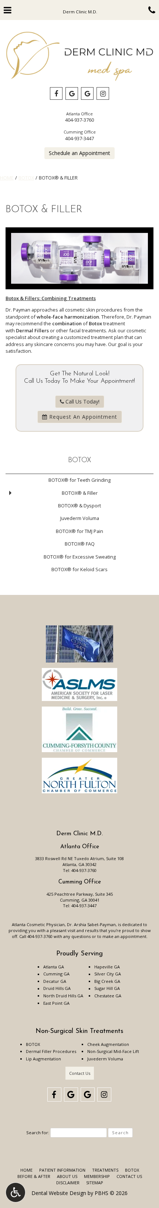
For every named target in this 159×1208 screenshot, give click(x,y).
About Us (67, 1176)
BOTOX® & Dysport (79, 505)
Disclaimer (68, 1182)
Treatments (105, 1170)
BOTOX (26, 177)
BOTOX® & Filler (80, 493)
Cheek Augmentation (108, 1044)
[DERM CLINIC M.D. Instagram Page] (103, 93)
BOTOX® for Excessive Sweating (80, 556)
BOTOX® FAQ (80, 543)
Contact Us (79, 1073)
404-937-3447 (79, 138)
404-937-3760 (79, 119)
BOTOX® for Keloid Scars (79, 569)
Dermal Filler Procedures (51, 1051)
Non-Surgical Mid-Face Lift (113, 1051)
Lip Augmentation (43, 1058)
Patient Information (62, 1170)
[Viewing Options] (16, 1192)
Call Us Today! (81, 401)
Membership (97, 1176)
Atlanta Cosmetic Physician (38, 924)
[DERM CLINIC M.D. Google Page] (71, 93)
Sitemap (94, 1182)
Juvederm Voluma (79, 518)
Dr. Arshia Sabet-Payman (91, 924)
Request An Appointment (82, 416)
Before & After (33, 1176)
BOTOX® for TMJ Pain (79, 531)
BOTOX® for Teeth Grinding (79, 480)
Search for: (37, 1132)
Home (7, 177)
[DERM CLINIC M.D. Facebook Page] (56, 93)
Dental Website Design (58, 1193)
